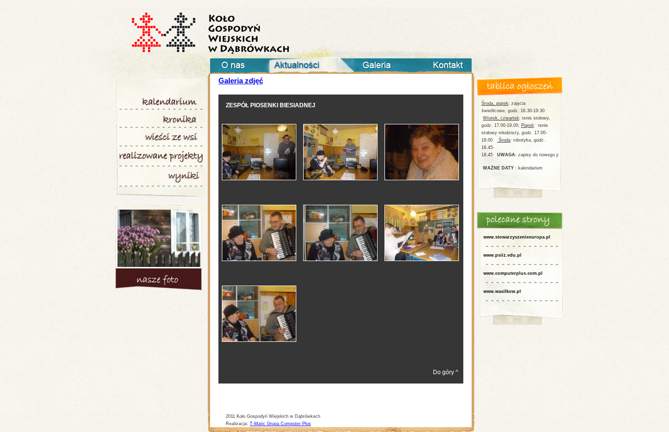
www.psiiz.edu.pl (502, 255)
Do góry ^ (445, 372)
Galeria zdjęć (240, 80)
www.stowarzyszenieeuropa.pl (516, 237)
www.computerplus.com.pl (513, 273)
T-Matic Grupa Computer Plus (280, 423)
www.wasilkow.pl (502, 291)
